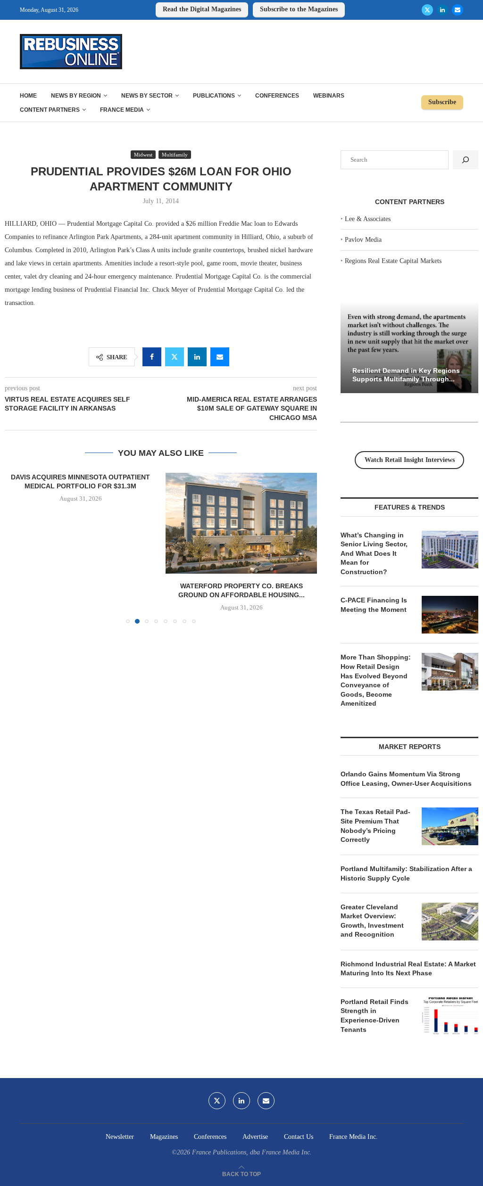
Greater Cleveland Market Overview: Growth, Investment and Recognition (372, 921)
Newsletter (120, 1136)
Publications (214, 95)
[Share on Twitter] (174, 356)
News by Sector (147, 95)
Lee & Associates (368, 218)
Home (28, 95)
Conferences (277, 95)
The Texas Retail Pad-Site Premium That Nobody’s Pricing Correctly (375, 825)
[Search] (465, 159)
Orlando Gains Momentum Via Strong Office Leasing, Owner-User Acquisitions (406, 778)
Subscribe (442, 102)
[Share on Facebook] (151, 356)
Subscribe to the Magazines (299, 9)
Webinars (328, 95)
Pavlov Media (363, 239)
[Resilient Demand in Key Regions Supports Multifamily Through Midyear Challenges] (409, 348)
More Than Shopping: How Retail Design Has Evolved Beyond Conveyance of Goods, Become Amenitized (376, 680)
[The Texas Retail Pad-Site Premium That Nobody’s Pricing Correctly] (450, 826)
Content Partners (50, 110)
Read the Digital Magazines (202, 9)
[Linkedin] (442, 10)
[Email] (457, 10)
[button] (17, 548)
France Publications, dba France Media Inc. (252, 1152)
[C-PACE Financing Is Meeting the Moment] (450, 615)
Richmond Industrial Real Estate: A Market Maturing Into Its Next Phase (408, 968)
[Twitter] (427, 10)
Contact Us (298, 1136)
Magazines (164, 1136)
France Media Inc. (353, 1136)
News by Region (76, 95)
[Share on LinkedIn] (197, 356)
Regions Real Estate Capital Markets (393, 260)
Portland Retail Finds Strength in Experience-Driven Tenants (374, 1015)
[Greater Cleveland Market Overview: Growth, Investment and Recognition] (450, 921)
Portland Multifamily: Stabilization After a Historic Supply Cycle (406, 873)
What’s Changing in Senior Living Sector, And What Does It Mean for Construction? (374, 553)
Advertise (255, 1136)
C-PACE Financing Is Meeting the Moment (374, 604)
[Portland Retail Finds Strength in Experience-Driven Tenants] (450, 1016)
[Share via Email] (219, 356)
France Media (122, 110)
